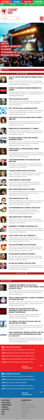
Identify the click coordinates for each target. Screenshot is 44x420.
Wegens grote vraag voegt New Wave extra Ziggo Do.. (19, 379)
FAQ (3, 414)
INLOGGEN (13, 4)
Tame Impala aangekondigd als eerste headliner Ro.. (19, 359)
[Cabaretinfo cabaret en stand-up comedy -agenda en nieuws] (27, 1)
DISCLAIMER (6, 402)
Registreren (32, 4)
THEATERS (25, 409)
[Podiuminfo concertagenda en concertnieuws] (16, 1)
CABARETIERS (26, 411)
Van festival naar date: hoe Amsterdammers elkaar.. (18, 353)
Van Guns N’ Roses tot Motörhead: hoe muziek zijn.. (18, 350)
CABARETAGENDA (27, 405)
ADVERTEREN (6, 405)
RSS (3, 411)
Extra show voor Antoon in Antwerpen (14, 382)
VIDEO (23, 416)
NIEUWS (24, 402)
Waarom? (38, 4)
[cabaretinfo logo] (9, 11)
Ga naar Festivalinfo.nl (27, 367)
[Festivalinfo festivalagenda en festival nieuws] (5, 1)
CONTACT (5, 407)
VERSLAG (24, 414)
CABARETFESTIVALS (28, 407)
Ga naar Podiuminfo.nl (27, 393)
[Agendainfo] (38, 1)
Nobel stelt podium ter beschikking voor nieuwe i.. (18, 385)
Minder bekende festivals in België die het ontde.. (18, 362)
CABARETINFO (26, 400)
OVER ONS (5, 409)
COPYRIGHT (6, 400)
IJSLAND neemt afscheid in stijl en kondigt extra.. (18, 376)
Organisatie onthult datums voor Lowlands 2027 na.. (19, 356)
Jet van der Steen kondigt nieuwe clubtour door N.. (18, 388)
